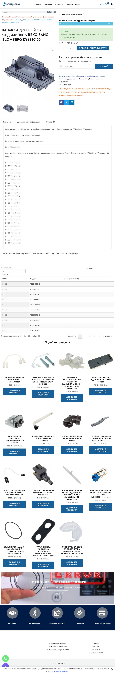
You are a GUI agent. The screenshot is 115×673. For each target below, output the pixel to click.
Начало (38, 4)
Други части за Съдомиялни (77, 79)
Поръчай (104, 66)
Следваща (108, 336)
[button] (53, 50)
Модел (32, 278)
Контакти (59, 4)
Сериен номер (73, 278)
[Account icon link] (112, 4)
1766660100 (66, 85)
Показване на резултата (6, 271)
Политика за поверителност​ (57, 649)
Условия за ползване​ (57, 643)
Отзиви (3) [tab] (50, 122)
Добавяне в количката (93, 48)
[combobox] (61, 66)
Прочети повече (61, 671)
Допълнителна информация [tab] (28, 122)
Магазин (48, 4)
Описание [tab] (7, 122)
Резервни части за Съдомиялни (29, 17)
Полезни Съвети (73, 4)
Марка (4, 278)
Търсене (52, 12)
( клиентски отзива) (67, 14)
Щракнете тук (57, 593)
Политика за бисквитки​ (57, 646)
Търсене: (89, 268)
